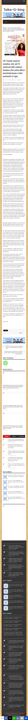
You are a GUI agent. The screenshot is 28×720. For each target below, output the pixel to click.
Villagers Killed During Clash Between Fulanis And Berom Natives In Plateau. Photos (16, 452)
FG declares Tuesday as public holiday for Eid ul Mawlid (16, 705)
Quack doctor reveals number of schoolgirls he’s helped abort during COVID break (16, 667)
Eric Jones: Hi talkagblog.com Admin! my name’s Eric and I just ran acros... (16, 597)
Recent (14, 436)
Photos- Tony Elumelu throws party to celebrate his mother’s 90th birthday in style (16, 465)
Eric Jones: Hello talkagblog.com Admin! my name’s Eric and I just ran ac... (16, 482)
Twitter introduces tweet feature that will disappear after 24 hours (16, 641)
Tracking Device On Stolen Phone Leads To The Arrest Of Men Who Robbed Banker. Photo (15, 459)
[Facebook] (6, 718)
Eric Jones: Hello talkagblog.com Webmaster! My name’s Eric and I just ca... (16, 498)
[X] (10, 718)
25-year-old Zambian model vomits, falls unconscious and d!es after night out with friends (13, 407)
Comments (21, 436)
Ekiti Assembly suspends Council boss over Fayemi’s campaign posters (15, 660)
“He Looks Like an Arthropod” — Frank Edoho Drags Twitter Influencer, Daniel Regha (16, 654)
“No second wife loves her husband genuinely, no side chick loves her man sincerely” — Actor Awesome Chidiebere (16, 677)
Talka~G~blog (14, 9)
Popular (6, 436)
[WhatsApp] (14, 718)
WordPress (10, 715)
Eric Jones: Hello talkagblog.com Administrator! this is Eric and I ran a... (16, 602)
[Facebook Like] (18, 718)
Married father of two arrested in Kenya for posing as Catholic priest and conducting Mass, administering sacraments (13, 386)
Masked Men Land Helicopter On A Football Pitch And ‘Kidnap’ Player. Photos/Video (15, 446)
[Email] (22, 718)
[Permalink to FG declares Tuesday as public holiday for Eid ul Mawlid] (6, 708)
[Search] (24, 1)
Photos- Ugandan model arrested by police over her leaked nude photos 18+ (14, 347)
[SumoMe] (26, 718)
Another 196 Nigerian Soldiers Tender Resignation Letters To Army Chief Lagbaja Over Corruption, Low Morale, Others (13, 633)
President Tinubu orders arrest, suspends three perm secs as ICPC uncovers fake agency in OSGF (13, 427)
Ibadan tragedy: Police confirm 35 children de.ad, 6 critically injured (16, 647)
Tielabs (18, 715)
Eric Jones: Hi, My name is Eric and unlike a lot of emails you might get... (16, 586)
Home (5, 27)
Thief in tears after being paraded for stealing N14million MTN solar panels (16, 547)
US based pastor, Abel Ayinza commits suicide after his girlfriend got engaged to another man (13, 352)
